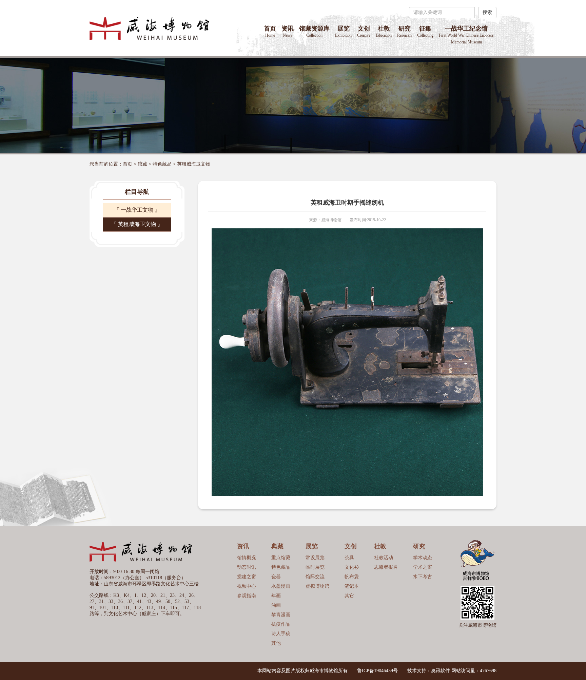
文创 (363, 31)
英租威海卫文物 (193, 164)
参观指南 (246, 595)
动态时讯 (246, 567)
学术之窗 (422, 567)
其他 (276, 643)
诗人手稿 (280, 633)
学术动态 (422, 557)
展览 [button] (343, 31)
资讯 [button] (287, 31)
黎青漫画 (280, 614)
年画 (276, 595)
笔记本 (352, 586)
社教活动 (383, 557)
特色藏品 (162, 164)
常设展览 (315, 557)
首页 (270, 31)
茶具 (349, 557)
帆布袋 (352, 576)
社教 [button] (384, 31)
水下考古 (422, 576)
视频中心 (246, 586)
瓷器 (276, 576)
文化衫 (352, 567)
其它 (349, 595)
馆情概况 (246, 557)
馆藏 (142, 164)
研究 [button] (404, 31)
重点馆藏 (280, 557)
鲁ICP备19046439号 (377, 670)
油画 (276, 605)
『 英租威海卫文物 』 (137, 224)
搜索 (487, 12)
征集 (425, 31)
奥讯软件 (440, 670)
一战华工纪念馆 (466, 34)
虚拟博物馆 (317, 586)
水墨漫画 (280, 586)
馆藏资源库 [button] (314, 31)
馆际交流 (315, 576)
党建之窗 (246, 576)
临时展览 (315, 567)
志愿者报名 (386, 567)
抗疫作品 (280, 624)
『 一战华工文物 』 (137, 210)
